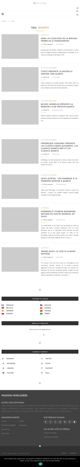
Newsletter (22, 425)
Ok (40, 464)
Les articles (45, 35)
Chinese (48, 311)
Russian (9, 313)
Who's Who (5, 433)
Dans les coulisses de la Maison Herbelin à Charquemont (59, 39)
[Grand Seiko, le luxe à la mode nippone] (20, 259)
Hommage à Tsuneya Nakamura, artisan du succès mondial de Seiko (58, 214)
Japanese (9, 311)
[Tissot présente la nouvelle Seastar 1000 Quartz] (20, 79)
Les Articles (5, 429)
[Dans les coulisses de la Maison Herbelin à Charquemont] (20, 46)
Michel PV (46, 77)
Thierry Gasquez (48, 44)
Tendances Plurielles (51, 437)
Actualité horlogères (9, 425)
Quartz (13, 21)
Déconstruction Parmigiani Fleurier (40, 329)
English (48, 305)
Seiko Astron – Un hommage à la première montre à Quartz (59, 179)
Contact (21, 421)
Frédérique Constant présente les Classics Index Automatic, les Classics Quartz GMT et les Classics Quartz (59, 147)
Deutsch (9, 308)
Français (9, 305)
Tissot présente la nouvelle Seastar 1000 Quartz (56, 72)
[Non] (77, 461)
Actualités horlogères (49, 68)
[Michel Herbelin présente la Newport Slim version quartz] (20, 112)
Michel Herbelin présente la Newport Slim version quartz (57, 105)
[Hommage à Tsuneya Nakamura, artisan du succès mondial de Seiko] (20, 219)
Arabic (47, 313)
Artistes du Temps (50, 433)
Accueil (4, 21)
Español (48, 308)
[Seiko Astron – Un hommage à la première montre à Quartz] (20, 186)
